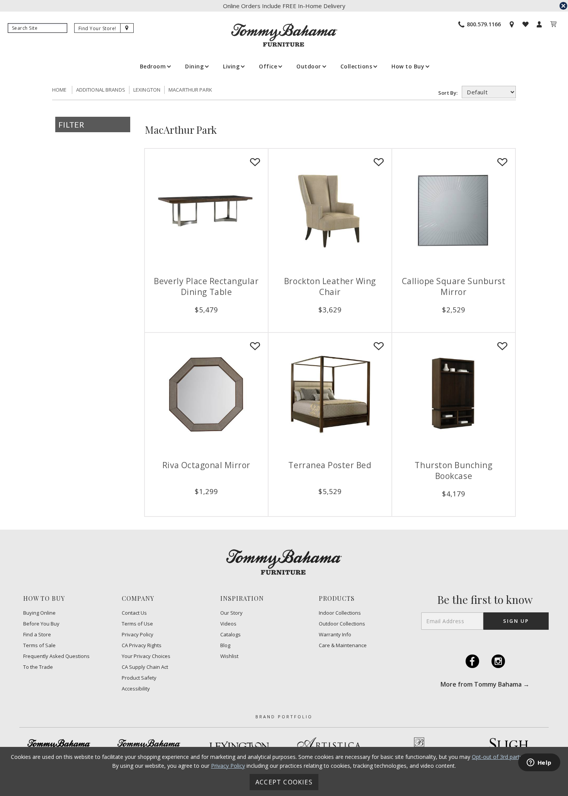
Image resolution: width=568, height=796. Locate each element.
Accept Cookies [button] (284, 782)
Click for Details (206, 322)
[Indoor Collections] (59, 746)
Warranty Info (335, 634)
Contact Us (134, 612)
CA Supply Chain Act (145, 667)
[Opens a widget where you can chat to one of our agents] (539, 763)
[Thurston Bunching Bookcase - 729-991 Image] (453, 394)
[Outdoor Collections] (149, 746)
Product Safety (139, 677)
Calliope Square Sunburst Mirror (454, 286)
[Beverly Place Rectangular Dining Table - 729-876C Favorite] (255, 162)
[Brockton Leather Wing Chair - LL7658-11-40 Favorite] (378, 162)
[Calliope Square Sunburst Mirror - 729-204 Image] (453, 210)
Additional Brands (100, 89)
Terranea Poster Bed (329, 465)
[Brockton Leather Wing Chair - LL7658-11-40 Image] (330, 210)
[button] (155, 66)
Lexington (146, 89)
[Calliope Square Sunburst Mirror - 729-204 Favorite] (502, 162)
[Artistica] (329, 746)
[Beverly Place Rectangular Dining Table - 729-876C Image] (206, 210)
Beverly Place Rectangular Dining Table (206, 286)
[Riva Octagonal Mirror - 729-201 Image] (206, 394)
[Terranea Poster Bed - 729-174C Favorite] (378, 346)
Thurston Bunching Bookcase (453, 470)
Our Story (231, 612)
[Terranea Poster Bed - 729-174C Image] (330, 394)
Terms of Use (137, 623)
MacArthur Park (190, 89)
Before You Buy (41, 623)
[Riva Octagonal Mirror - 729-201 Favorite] (255, 346)
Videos (228, 623)
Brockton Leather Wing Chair (330, 286)
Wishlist (229, 656)
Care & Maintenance (343, 645)
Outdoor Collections (342, 623)
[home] (284, 35)
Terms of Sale (39, 645)
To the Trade (38, 667)
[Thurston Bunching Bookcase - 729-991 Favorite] (502, 346)
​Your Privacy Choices (146, 656)
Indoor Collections (340, 612)
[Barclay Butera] (419, 746)
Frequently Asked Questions (56, 656)
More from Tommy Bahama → (484, 684)
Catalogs (230, 634)
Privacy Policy (137, 634)
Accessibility (136, 688)
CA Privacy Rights (142, 645)
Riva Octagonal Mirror (206, 465)
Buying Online (39, 612)
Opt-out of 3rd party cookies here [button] (514, 756)
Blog (225, 645)
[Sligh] (509, 745)
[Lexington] (239, 746)
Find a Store (37, 634)
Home (59, 89)
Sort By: (449, 92)
